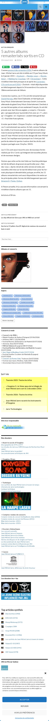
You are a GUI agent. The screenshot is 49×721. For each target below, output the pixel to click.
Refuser (24, 706)
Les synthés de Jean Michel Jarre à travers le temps (20, 485)
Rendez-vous (32, 76)
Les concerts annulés (9, 531)
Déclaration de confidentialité (24, 718)
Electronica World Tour (10, 299)
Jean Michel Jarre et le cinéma (12, 535)
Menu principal (46, 7)
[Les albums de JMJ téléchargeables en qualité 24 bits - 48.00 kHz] (4, 669)
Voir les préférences (24, 713)
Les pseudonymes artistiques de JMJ (15, 453)
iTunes (13, 181)
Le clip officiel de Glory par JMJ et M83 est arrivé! (20, 216)
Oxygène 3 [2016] (23, 316)
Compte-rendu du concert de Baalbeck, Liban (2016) (20, 517)
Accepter (24, 700)
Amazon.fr (5, 181)
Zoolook (20, 76)
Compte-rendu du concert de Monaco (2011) (17, 519)
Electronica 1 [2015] (22, 295)
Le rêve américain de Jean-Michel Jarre (15, 542)
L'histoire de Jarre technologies (12, 487)
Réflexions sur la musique (11, 312)
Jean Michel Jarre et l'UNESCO (12, 554)
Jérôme (19, 60)
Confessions (37, 316)
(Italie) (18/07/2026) (18, 352)
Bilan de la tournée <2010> (11, 523)
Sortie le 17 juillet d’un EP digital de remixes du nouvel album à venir (23, 226)
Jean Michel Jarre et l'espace (11, 533)
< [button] (4, 267)
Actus (3, 47)
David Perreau (7, 98)
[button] (45, 673)
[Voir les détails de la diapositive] (16, 267)
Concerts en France (25, 305)
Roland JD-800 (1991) (13, 648)
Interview (7, 295)
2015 (4, 205)
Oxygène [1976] (9, 309)
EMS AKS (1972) (11, 618)
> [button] (28, 267)
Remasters (13, 205)
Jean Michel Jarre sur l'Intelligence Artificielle (18, 546)
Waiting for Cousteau (17, 79)
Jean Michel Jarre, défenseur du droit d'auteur (18, 568)
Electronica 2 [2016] (10, 302)
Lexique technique (8, 489)
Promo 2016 (26, 299)
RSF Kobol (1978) (11, 652)
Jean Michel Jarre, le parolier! (11, 451)
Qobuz (19, 181)
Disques (10, 47)
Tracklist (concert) (27, 302)
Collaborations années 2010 (33, 312)
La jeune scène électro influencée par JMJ (16, 544)
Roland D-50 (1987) (12, 643)
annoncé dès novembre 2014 (19, 70)
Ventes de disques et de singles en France (17, 540)
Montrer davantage (7, 320)
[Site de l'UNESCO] (13, 561)
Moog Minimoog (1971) (13, 622)
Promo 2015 (23, 309)
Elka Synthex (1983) (12, 614)
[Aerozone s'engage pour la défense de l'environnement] (13, 427)
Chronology (35, 79)
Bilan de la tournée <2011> (11, 521)
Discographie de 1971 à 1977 (12, 445)
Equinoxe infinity (9, 305)
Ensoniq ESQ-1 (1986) (13, 635)
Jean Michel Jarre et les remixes (13, 537)
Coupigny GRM (11, 626)
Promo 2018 (8, 316)
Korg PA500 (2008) (12, 631)
